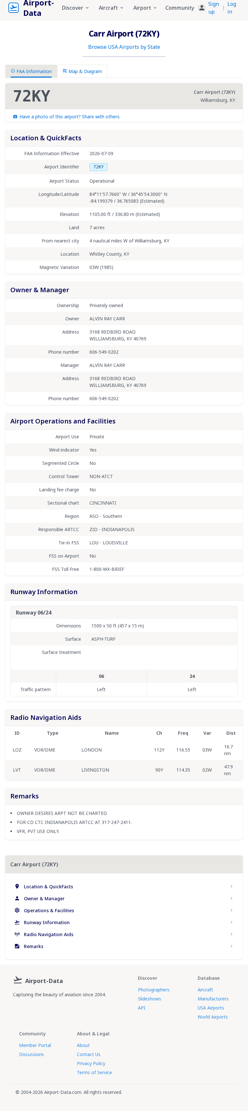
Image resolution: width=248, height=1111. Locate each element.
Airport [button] (142, 7)
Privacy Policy (91, 1063)
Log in (231, 7)
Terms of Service (94, 1072)
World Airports (213, 1017)
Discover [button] (72, 7)
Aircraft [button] (108, 7)
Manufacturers (213, 999)
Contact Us (88, 1054)
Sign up (213, 7)
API (141, 1008)
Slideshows (149, 999)
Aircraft (205, 990)
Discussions (31, 1054)
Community (179, 7)
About (83, 1045)
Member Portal (35, 1045)
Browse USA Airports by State (124, 46)
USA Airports (211, 1008)
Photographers (154, 990)
